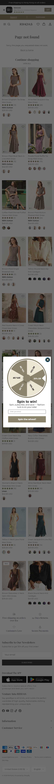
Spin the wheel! (27, 419)
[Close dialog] (47, 360)
